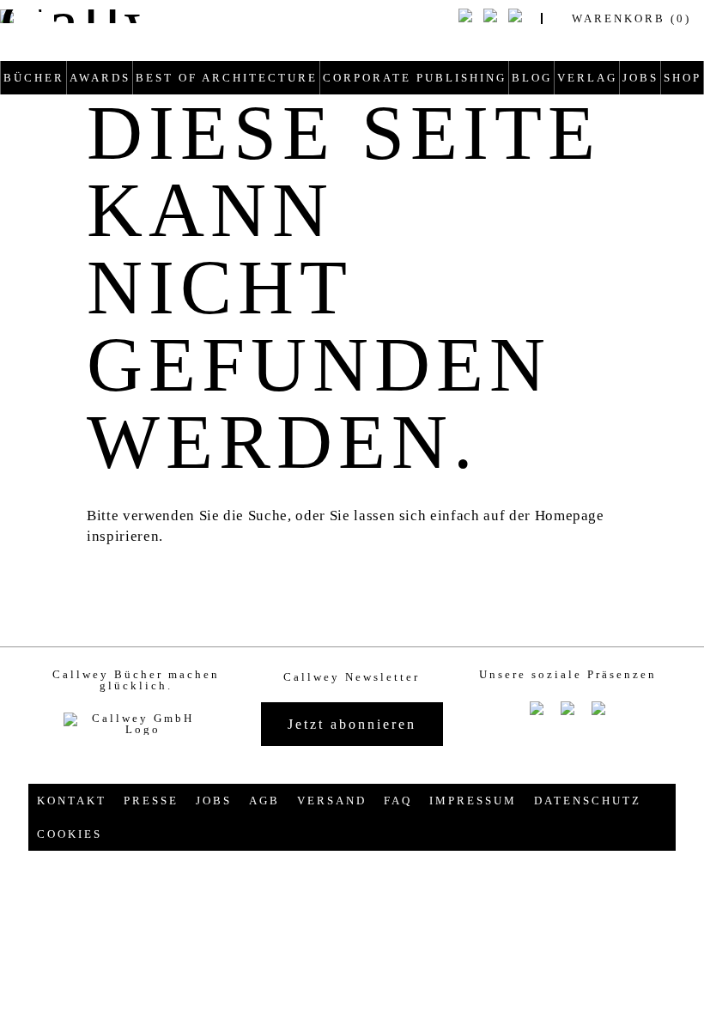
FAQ (398, 800)
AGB (264, 800)
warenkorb (631, 18)
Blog (532, 77)
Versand (332, 800)
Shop (682, 77)
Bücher (33, 77)
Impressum (473, 800)
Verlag (587, 77)
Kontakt (71, 800)
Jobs (640, 77)
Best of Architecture (227, 77)
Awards (100, 77)
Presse (151, 800)
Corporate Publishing (415, 77)
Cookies (69, 834)
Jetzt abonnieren (352, 724)
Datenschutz (587, 800)
